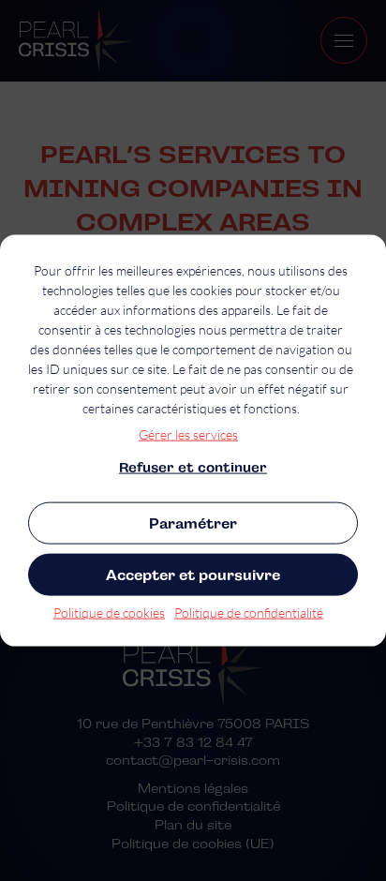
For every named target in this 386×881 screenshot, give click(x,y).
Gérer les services (188, 434)
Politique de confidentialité (248, 612)
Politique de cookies (109, 612)
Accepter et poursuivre (193, 575)
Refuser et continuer (193, 467)
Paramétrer (193, 523)
